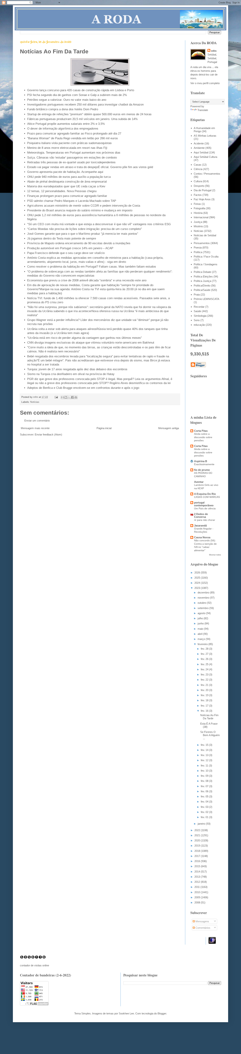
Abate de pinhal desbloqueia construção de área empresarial (67, 181)
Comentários (202, 927)
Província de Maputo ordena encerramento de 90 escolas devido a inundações (78, 243)
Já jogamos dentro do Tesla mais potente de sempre (61, 238)
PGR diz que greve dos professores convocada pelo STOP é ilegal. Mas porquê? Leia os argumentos (94, 378)
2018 (197, 850)
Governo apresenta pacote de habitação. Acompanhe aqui (65, 171)
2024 (197, 582)
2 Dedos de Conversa (201, 515)
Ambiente (199, 147)
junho (201, 623)
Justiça (198, 221)
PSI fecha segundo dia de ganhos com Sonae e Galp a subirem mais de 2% (77, 94)
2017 (197, 855)
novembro (204, 597)
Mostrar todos (215, 555)
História (198, 212)
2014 (197, 871)
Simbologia (200, 315)
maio (201, 628)
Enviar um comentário (37, 420)
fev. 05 (205, 796)
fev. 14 (205, 749)
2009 (197, 897)
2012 (197, 881)
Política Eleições (203, 276)
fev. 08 (205, 780)
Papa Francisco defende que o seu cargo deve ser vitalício (66, 252)
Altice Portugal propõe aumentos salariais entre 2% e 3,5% (66, 123)
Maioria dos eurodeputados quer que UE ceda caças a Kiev (66, 186)
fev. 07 (205, 786)
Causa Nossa (202, 537)
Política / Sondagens (205, 264)
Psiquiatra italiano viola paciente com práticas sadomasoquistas (69, 143)
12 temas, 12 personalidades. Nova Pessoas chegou (62, 191)
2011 (197, 886)
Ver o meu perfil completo (205, 83)
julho (201, 618)
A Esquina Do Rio (205, 493)
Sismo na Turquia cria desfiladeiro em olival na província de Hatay (71, 374)
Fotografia (199, 208)
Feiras (197, 203)
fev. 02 (205, 811)
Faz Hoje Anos (202, 199)
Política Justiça (202, 280)
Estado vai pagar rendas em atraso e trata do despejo (62, 167)
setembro (203, 608)
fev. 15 (205, 744)
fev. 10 (205, 770)
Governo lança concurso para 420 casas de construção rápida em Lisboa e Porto (80, 90)
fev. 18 (205, 700)
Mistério (198, 226)
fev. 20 (205, 690)
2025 (197, 577)
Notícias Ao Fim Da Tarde (209, 717)
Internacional (201, 217)
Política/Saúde (202, 289)
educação (199, 324)
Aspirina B (200, 461)
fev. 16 (205, 710)
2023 (197, 587)
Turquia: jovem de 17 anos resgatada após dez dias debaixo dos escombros (77, 369)
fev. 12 (205, 760)
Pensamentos (202, 243)
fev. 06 (205, 791)
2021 (197, 835)
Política (198, 252)
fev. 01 (205, 817)
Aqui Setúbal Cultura (205, 156)
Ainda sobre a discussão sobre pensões (203, 437)
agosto (202, 613)
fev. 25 (205, 664)
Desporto (199, 185)
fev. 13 (205, 755)
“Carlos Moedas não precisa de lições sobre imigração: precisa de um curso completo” (84, 228)
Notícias (34, 402)
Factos (198, 194)
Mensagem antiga (168, 428)
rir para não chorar (204, 520)
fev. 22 (205, 679)
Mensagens (202, 921)
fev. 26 (205, 658)
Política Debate (202, 271)
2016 (197, 861)
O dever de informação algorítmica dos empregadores (62, 128)
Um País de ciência (205, 508)
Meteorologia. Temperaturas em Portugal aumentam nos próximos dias (73, 152)
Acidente (199, 143)
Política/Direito (202, 285)
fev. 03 (205, 806)
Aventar (199, 481)
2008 (197, 902)
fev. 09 (205, 775)
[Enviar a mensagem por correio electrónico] (56, 397)
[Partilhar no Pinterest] (76, 397)
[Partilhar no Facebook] (72, 397)
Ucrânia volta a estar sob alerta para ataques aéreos (62, 328)
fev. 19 (205, 695)
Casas (197, 164)
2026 (197, 572)
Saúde (197, 311)
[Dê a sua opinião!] (66, 397)
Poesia (198, 247)
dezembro (204, 592)
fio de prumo (202, 469)
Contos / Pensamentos (207, 173)
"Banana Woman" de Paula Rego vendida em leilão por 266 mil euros (72, 138)
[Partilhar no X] (69, 397)
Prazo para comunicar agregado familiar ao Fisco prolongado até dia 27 (74, 133)
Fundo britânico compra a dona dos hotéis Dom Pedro (62, 109)
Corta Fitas (201, 430)
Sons (197, 320)
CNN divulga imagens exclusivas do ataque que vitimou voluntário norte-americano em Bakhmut (90, 342)
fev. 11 (205, 765)
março (202, 638)
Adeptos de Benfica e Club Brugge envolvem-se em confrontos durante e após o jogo (83, 387)
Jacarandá (200, 525)
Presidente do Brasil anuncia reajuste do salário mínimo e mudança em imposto (79, 210)
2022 (197, 830)
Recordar (199, 306)
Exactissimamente (204, 464)
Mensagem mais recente (35, 428)
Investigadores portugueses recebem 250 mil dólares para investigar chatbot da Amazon (85, 104)
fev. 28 (205, 648)
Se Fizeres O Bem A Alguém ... (210, 735)
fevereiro (203, 644)
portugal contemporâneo (203, 504)
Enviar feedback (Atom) (48, 434)
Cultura (198, 181)
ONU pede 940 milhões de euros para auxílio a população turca (69, 176)
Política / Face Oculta (206, 256)
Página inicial (104, 428)
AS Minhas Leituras (205, 135)
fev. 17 (205, 705)
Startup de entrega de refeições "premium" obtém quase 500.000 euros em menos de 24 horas (89, 114)
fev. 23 (205, 674)
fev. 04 (205, 801)
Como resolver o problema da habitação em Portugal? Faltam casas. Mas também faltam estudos (91, 266)
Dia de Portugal (202, 190)
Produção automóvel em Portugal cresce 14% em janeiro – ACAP (70, 248)
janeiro (202, 823)
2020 (197, 840)
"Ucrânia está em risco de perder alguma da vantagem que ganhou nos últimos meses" (84, 337)
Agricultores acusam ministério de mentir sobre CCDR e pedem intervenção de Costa (83, 205)
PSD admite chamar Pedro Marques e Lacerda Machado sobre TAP (71, 200)
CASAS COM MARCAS (207, 497)
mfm (213, 50)
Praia (197, 294)
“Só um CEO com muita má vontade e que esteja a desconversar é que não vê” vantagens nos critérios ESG (99, 224)
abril (200, 633)
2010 (197, 892)
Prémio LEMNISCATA (206, 298)
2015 (197, 866)
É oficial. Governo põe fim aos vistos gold (125, 167)
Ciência (198, 169)
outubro (202, 602)
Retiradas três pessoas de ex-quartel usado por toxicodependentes (71, 162)
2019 (197, 845)
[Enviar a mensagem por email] (62, 397)
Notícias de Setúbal (205, 235)
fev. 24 (205, 669)
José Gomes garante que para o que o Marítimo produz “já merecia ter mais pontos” (82, 233)
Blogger (162, 1013)
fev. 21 (205, 684)
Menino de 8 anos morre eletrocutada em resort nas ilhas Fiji (67, 147)
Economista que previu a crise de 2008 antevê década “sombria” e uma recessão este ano (86, 280)
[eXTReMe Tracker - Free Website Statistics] (212, 942)
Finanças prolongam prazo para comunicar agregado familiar (67, 195)
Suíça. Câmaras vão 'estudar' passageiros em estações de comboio (72, 157)
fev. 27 (205, 653)
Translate (202, 110)
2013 (197, 876)
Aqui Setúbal (201, 152)
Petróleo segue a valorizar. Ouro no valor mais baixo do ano (66, 99)
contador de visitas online (34, 965)
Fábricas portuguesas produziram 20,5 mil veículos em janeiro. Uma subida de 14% (82, 119)
